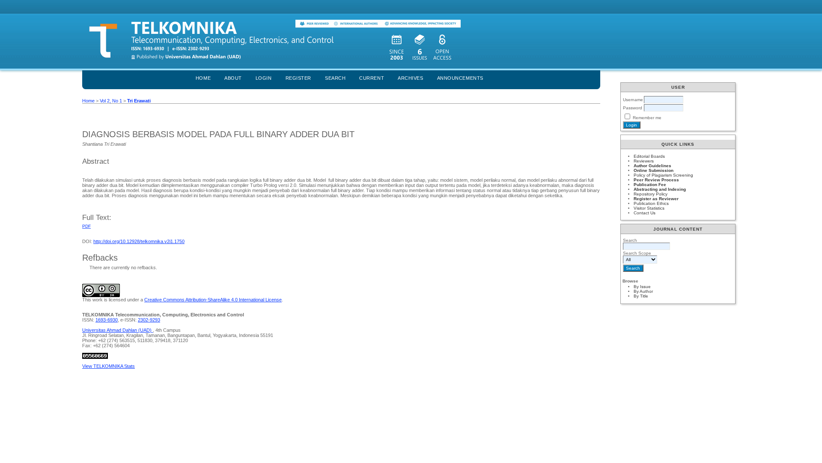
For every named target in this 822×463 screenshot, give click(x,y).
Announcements (460, 78)
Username (633, 99)
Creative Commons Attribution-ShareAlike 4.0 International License (213, 299)
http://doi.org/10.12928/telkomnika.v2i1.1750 (139, 241)
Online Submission (653, 170)
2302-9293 (149, 319)
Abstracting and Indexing (660, 189)
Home (203, 78)
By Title (641, 296)
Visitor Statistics (649, 208)
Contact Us (644, 212)
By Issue (642, 286)
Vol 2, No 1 (111, 100)
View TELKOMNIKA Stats (108, 366)
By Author (643, 291)
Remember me (647, 117)
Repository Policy (650, 194)
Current (371, 78)
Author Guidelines (652, 165)
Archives (410, 78)
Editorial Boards (649, 156)
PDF (86, 226)
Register (298, 78)
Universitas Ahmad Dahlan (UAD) (117, 330)
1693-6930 (106, 319)
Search (335, 78)
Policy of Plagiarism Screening (663, 175)
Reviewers (644, 161)
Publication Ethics (651, 203)
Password (632, 107)
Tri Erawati (139, 100)
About (233, 78)
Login (264, 78)
